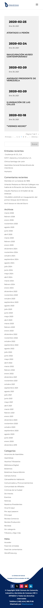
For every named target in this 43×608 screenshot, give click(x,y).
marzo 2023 (9, 323)
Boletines (8, 469)
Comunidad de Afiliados (14, 487)
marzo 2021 (8, 409)
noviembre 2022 (11, 338)
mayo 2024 (8, 274)
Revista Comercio (11, 519)
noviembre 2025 (11, 224)
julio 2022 (8, 352)
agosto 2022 (9, 349)
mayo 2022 (8, 359)
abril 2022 (8, 363)
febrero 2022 (9, 370)
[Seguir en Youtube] (26, 586)
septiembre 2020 (11, 431)
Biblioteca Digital (11, 465)
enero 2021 (8, 416)
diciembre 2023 (10, 291)
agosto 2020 (9, 434)
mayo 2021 (8, 402)
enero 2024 (9, 288)
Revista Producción (12, 522)
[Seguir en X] (17, 586)
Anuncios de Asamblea (13, 454)
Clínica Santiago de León (14, 161)
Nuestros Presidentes (13, 504)
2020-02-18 (17, 115)
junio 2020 (8, 438)
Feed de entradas (11, 546)
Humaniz (8, 171)
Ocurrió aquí (9, 508)
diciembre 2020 (10, 420)
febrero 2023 (9, 327)
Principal (8, 515)
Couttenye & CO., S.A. (13, 154)
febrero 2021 (9, 413)
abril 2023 (8, 320)
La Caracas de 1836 (22, 181)
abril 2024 (8, 277)
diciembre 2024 (10, 249)
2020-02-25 (17, 22)
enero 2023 (9, 331)
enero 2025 (9, 245)
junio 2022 (8, 356)
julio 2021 (8, 395)
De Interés (8, 494)
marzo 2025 (9, 238)
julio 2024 (8, 266)
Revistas (7, 526)
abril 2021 (8, 406)
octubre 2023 (9, 299)
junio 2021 (8, 398)
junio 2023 (8, 313)
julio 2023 (8, 309)
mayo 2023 (8, 316)
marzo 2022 (9, 366)
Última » (34, 137)
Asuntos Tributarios (12, 461)
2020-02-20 (18, 67)
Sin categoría (9, 529)
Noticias (7, 501)
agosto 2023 (9, 306)
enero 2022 (9, 374)
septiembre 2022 (11, 345)
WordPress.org (10, 553)
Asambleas (8, 458)
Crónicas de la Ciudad (13, 490)
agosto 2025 (9, 227)
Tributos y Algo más (12, 533)
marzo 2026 (9, 213)
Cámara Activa (10, 476)
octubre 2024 (9, 256)
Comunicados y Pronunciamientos (18, 483)
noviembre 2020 (11, 423)
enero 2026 (9, 220)
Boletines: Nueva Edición (14, 472)
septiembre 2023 (11, 302)
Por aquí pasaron (11, 511)
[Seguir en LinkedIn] (31, 586)
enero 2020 (9, 441)
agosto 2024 (9, 263)
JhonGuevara (27, 604)
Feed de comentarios (13, 549)
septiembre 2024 (11, 259)
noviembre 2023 (11, 295)
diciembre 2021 (10, 377)
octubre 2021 (9, 384)
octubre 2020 (9, 427)
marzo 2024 (9, 281)
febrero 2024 (9, 284)
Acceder (7, 542)
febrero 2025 (9, 241)
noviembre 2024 (11, 252)
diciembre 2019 (10, 445)
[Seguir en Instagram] (21, 586)
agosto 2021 (9, 391)
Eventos (7, 497)
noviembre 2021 (10, 381)
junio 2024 (8, 270)
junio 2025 (8, 231)
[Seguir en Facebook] (12, 586)
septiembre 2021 (11, 388)
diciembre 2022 (10, 334)
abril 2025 (8, 234)
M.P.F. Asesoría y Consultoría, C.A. (17, 158)
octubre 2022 (9, 341)
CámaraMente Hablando (14, 479)
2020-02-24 (18, 43)
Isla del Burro (22, 203)
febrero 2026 (9, 217)
